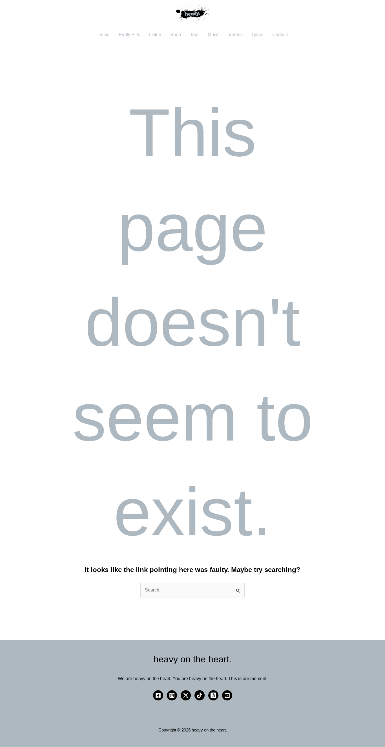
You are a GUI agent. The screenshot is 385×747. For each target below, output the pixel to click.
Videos (236, 34)
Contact (280, 34)
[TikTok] (199, 695)
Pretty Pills (129, 34)
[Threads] (213, 695)
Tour (194, 34)
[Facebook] (158, 695)
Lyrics (257, 34)
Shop (175, 34)
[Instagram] (172, 695)
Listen (155, 34)
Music (214, 34)
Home (104, 34)
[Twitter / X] (186, 695)
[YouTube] (227, 695)
